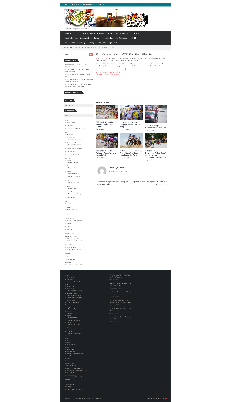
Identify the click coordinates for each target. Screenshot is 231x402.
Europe (83, 33)
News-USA (151, 59)
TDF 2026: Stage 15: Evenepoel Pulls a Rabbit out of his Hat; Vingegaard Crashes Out (155, 154)
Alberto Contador (74, 176)
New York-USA (142, 59)
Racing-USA (71, 151)
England (69, 166)
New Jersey (71, 137)
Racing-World (71, 125)
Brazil (69, 223)
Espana (69, 171)
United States (128, 60)
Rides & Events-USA (102, 60)
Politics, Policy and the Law (89, 38)
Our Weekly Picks (71, 38)
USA (75, 33)
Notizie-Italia (72, 188)
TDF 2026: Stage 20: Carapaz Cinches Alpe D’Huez (105, 124)
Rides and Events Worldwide (76, 128)
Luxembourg (71, 192)
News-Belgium (73, 162)
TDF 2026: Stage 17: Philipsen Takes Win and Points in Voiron (106, 153)
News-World (160, 59)
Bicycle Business (121, 38)
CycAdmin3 (112, 59)
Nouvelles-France (74, 182)
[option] (99, 5)
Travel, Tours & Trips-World (107, 43)
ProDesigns (163, 398)
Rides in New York (116, 60)
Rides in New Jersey (75, 139)
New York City (112, 72)
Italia (68, 186)
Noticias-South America (75, 221)
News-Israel (71, 215)
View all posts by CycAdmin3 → (119, 171)
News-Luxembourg (74, 194)
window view (114, 74)
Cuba (68, 226)
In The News (135, 33)
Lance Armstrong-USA (74, 148)
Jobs (66, 43)
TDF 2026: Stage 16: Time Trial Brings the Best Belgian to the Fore (131, 153)
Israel (110, 33)
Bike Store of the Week (74, 249)
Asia (91, 33)
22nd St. (104, 72)
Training (91, 43)
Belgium (69, 160)
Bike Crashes (108, 38)
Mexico (69, 229)
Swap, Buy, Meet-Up (78, 43)
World (67, 33)
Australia (100, 33)
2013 (99, 72)
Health (133, 38)
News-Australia (72, 209)
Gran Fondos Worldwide (127, 59)
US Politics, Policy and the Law (77, 241)
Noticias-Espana (73, 173)
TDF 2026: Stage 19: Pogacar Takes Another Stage (130, 125)
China (69, 203)
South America (121, 33)
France (69, 180)
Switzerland (71, 197)
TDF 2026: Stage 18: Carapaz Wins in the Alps (88, 4)
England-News (73, 168)
